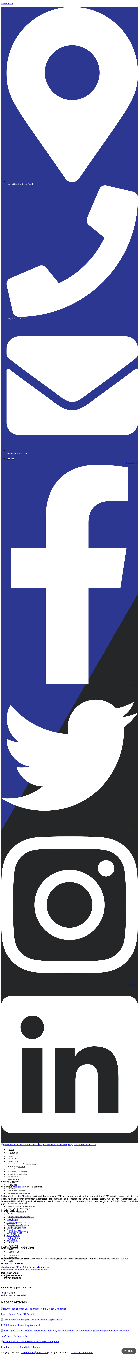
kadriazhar (6, 1295)
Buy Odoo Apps (14, 1233)
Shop (11, 1242)
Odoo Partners (14, 1230)
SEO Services (13, 1235)
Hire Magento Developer (19, 1193)
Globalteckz (7, 3)
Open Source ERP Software (20, 1217)
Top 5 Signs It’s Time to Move (15, 1336)
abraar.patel (20, 1295)
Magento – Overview (17, 1172)
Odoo (10, 1156)
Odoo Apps (13, 1161)
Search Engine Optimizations (21, 1206)
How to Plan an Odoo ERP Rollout (17, 1314)
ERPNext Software (16, 1166)
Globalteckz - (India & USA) (35, 1352)
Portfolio (12, 1214)
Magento (12, 1169)
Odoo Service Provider (18, 1225)
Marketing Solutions (17, 1204)
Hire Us (11, 1188)
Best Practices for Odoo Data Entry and (20, 1347)
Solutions (13, 1153)
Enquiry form (14, 1255)
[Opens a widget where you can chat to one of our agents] (128, 1351)
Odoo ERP (12, 1159)
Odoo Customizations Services (22, 1164)
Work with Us (13, 1238)
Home (11, 1149)
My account (12, 1240)
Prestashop (13, 1179)
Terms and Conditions (82, 1352)
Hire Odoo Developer (17, 1191)
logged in (19, 1186)
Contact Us (14, 1251)
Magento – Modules (17, 1174)
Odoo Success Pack (16, 1227)
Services (13, 1185)
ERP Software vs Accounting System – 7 (20, 1325)
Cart (11, 1260)
